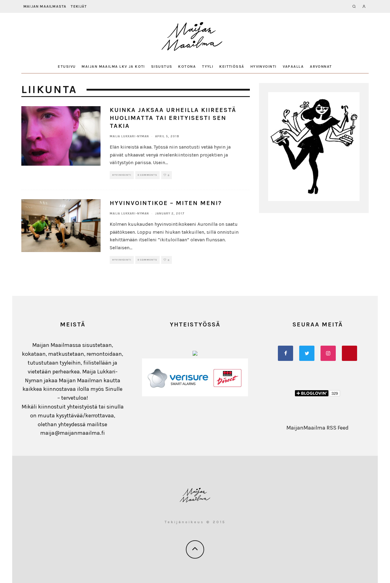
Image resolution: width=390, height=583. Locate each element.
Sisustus (161, 66)
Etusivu (67, 66)
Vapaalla (293, 66)
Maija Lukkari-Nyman (129, 136)
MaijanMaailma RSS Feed (317, 427)
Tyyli (207, 66)
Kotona (187, 66)
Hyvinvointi (263, 66)
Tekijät (79, 6)
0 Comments (147, 175)
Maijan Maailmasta (44, 6)
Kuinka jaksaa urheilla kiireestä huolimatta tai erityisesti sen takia (173, 117)
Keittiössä (231, 66)
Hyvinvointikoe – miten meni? (166, 203)
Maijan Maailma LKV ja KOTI (113, 66)
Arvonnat (321, 66)
